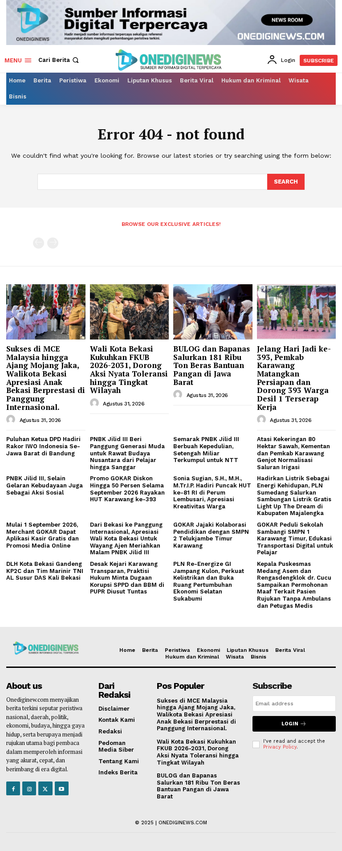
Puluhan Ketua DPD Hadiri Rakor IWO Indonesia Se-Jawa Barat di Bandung (43, 446)
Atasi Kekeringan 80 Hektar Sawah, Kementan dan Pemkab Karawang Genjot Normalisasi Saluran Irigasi (293, 453)
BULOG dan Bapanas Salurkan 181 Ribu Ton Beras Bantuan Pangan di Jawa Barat (211, 365)
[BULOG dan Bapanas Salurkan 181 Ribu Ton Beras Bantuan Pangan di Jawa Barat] (212, 312)
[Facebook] (13, 788)
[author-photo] (12, 420)
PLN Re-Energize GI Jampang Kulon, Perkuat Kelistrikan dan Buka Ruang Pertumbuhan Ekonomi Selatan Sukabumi (208, 581)
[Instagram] (29, 788)
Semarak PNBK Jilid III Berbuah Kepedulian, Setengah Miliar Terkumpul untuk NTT (206, 449)
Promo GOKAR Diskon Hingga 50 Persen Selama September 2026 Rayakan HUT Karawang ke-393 (127, 489)
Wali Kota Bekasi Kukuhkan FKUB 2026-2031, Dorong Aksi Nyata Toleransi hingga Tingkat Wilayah (129, 369)
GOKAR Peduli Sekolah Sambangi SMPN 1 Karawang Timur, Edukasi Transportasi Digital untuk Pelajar (295, 538)
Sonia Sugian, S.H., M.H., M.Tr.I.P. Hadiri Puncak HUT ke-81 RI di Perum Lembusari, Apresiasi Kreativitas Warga (212, 492)
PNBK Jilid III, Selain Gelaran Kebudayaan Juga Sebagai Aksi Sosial (44, 485)
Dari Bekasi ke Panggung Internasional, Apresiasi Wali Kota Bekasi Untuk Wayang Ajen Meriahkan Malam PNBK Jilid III (126, 538)
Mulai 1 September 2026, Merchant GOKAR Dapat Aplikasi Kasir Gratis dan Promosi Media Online (42, 535)
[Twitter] (45, 788)
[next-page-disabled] (52, 243)
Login (289, 724)
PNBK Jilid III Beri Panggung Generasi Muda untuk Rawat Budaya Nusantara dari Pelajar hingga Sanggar (127, 453)
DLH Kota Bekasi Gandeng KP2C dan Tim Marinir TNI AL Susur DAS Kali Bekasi (44, 571)
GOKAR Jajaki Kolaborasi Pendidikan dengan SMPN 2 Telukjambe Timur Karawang (211, 535)
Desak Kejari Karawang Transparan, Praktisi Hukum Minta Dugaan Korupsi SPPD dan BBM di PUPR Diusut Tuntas (127, 578)
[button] (59, 60)
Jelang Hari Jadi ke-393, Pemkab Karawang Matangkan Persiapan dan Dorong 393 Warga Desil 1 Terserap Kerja (294, 378)
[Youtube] (62, 788)
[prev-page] (38, 243)
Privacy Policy (280, 747)
